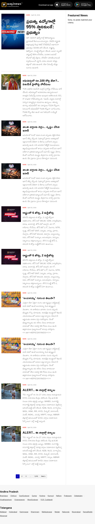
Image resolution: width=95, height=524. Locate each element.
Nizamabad (76, 512)
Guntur (34, 496)
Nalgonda (65, 512)
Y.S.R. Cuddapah (47, 500)
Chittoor (13, 496)
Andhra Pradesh (9, 491)
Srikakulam (78, 496)
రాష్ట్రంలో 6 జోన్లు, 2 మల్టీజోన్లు (38, 212)
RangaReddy (87, 512)
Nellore (59, 496)
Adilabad (3, 512)
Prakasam (68, 496)
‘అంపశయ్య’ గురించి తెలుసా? (39, 298)
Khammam (35, 512)
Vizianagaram (19, 500)
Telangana (6, 507)
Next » (43, 476)
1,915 (36, 476)
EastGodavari (24, 496)
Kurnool (51, 496)
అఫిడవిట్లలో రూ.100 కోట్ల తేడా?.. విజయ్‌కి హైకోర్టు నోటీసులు (41, 82)
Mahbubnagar (47, 512)
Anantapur (4, 496)
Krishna (42, 496)
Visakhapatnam (6, 500)
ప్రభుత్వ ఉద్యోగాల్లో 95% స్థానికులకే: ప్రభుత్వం (40, 27)
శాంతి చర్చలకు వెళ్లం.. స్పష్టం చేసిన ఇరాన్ (41, 128)
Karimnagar (24, 512)
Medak (57, 512)
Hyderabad (13, 512)
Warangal (3, 516)
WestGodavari (32, 500)
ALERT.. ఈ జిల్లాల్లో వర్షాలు (39, 390)
